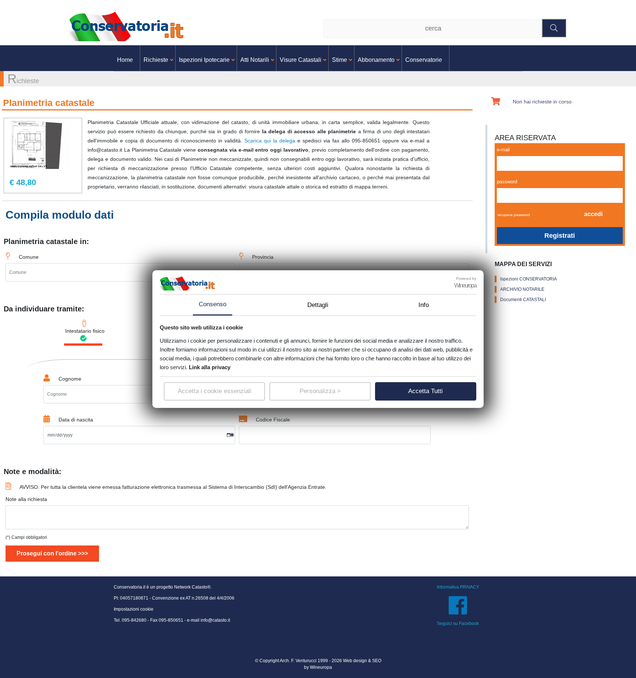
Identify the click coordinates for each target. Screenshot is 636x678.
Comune (29, 257)
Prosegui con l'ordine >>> (52, 553)
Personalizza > (320, 391)
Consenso (212, 304)
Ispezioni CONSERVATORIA (528, 279)
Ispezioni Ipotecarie (204, 60)
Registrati (559, 235)
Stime (339, 60)
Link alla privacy (209, 367)
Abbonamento (376, 60)
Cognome (70, 379)
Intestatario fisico (84, 331)
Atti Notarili (254, 60)
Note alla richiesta (26, 499)
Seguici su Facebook (458, 623)
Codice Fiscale (273, 420)
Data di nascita (76, 420)
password (507, 181)
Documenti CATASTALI (523, 299)
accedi (593, 214)
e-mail (503, 149)
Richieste (156, 60)
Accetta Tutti (425, 391)
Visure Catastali (300, 60)
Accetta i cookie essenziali (214, 391)
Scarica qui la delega (269, 141)
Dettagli (317, 304)
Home (125, 60)
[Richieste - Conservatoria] (128, 26)
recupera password (514, 215)
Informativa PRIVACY (458, 587)
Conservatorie (423, 60)
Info (423, 304)
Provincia (262, 257)
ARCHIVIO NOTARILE (522, 289)
